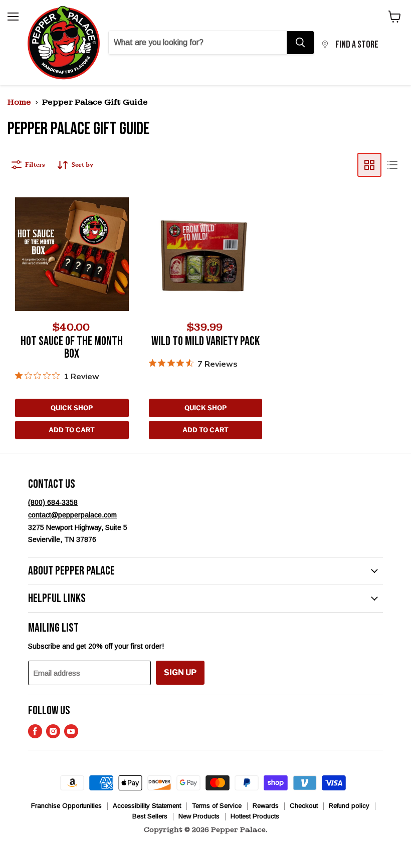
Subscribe (205, 562)
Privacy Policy (259, 536)
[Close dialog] (305, 324)
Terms (288, 536)
